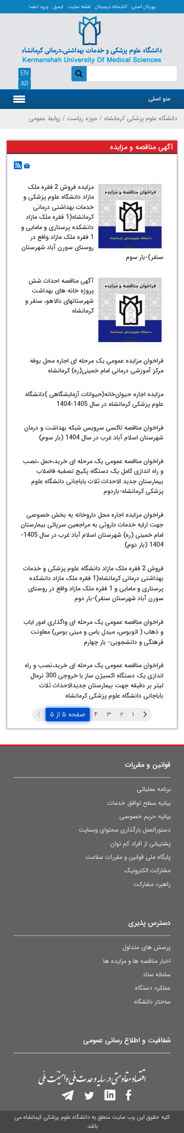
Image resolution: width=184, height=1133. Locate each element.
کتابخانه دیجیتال (111, 7)
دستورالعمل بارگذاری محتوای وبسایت (125, 830)
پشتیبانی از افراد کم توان (140, 844)
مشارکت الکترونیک (147, 870)
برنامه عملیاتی (154, 789)
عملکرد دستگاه (153, 988)
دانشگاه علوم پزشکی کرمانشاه (140, 118)
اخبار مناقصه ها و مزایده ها (137, 961)
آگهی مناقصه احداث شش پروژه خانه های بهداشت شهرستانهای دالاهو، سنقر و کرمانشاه (59, 296)
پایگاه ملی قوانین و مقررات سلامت (128, 857)
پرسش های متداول (146, 947)
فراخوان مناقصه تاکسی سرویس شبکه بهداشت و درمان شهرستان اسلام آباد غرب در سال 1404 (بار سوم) (93, 433)
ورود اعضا (38, 7)
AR (25, 84)
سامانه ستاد (156, 974)
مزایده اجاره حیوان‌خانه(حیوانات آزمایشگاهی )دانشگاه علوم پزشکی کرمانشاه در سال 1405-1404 (94, 399)
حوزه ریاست (82, 118)
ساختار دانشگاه (152, 1002)
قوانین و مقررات (148, 764)
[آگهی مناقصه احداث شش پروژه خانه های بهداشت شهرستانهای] (129, 310)
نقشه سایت (79, 7)
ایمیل (58, 7)
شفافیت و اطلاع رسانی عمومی (127, 1040)
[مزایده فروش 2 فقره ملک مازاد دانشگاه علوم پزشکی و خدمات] (129, 216)
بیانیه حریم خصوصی (145, 816)
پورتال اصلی (143, 7)
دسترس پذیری (149, 922)
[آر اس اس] (18, 166)
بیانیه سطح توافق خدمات (139, 803)
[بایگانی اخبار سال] (26, 166)
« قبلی (145, 714)
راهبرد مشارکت (152, 884)
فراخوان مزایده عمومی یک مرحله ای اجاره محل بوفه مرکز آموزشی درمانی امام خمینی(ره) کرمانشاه (96, 366)
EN (25, 73)
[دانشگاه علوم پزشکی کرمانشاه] (92, 38)
